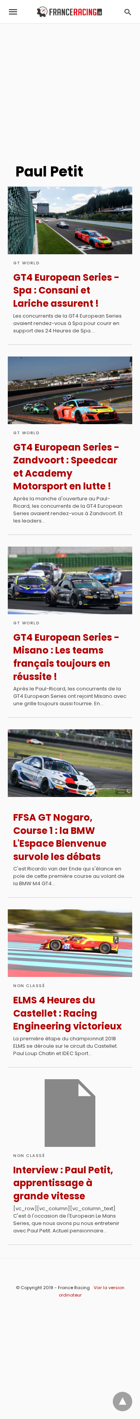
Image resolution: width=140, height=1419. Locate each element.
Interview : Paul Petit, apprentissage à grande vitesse (63, 1183)
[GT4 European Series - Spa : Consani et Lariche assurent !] (70, 220)
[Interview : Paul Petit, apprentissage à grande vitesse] (70, 1113)
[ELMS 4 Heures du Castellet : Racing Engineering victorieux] (70, 943)
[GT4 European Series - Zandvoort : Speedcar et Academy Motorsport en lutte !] (70, 390)
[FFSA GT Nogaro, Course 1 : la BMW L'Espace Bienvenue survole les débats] (70, 763)
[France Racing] (69, 12)
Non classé (29, 986)
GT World (26, 263)
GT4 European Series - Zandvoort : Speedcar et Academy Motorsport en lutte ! (66, 467)
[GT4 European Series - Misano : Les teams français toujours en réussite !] (70, 580)
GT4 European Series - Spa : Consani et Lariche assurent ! (66, 290)
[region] (70, 90)
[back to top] (122, 1401)
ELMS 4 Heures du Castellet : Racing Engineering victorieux (67, 1013)
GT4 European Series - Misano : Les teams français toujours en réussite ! (66, 657)
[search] (127, 11)
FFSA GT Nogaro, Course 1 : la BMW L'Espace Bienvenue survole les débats (60, 837)
